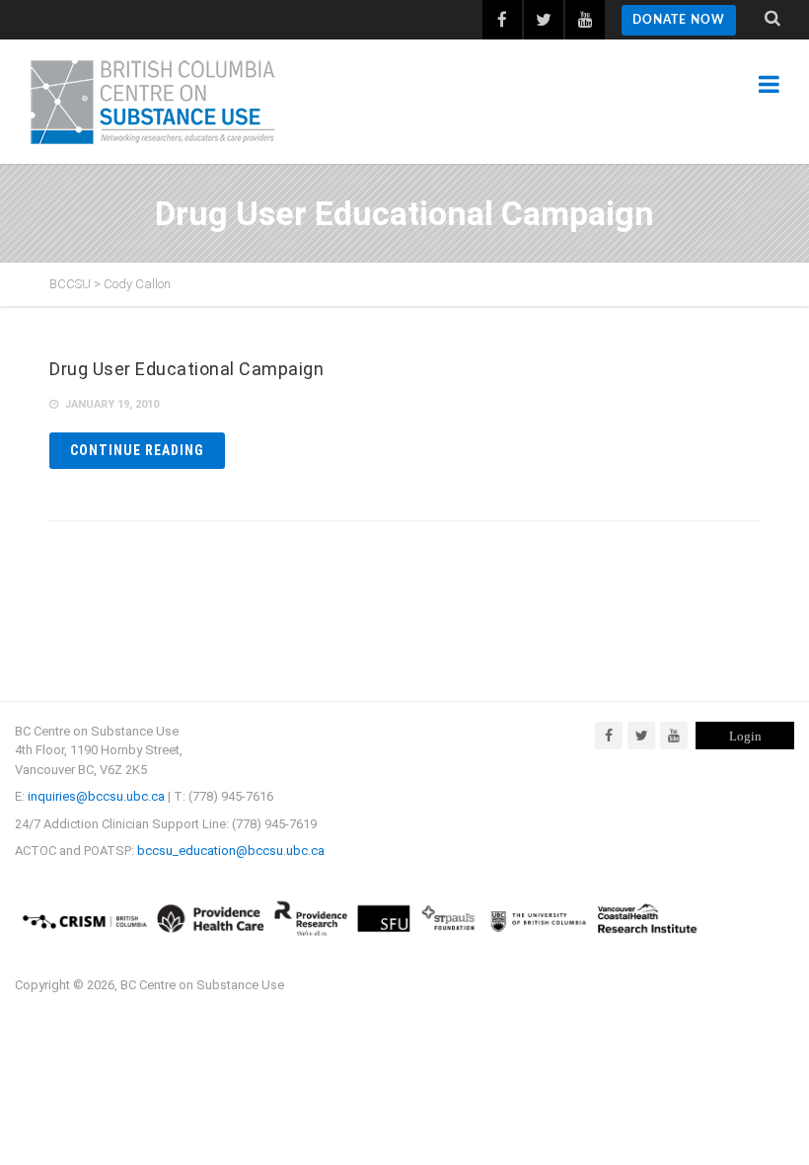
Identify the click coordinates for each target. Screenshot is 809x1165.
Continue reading (137, 450)
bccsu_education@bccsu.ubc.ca (231, 850)
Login (745, 736)
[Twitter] (641, 735)
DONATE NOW (678, 20)
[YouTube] (674, 735)
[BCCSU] (153, 101)
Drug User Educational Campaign (186, 368)
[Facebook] (609, 735)
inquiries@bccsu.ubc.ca (96, 796)
